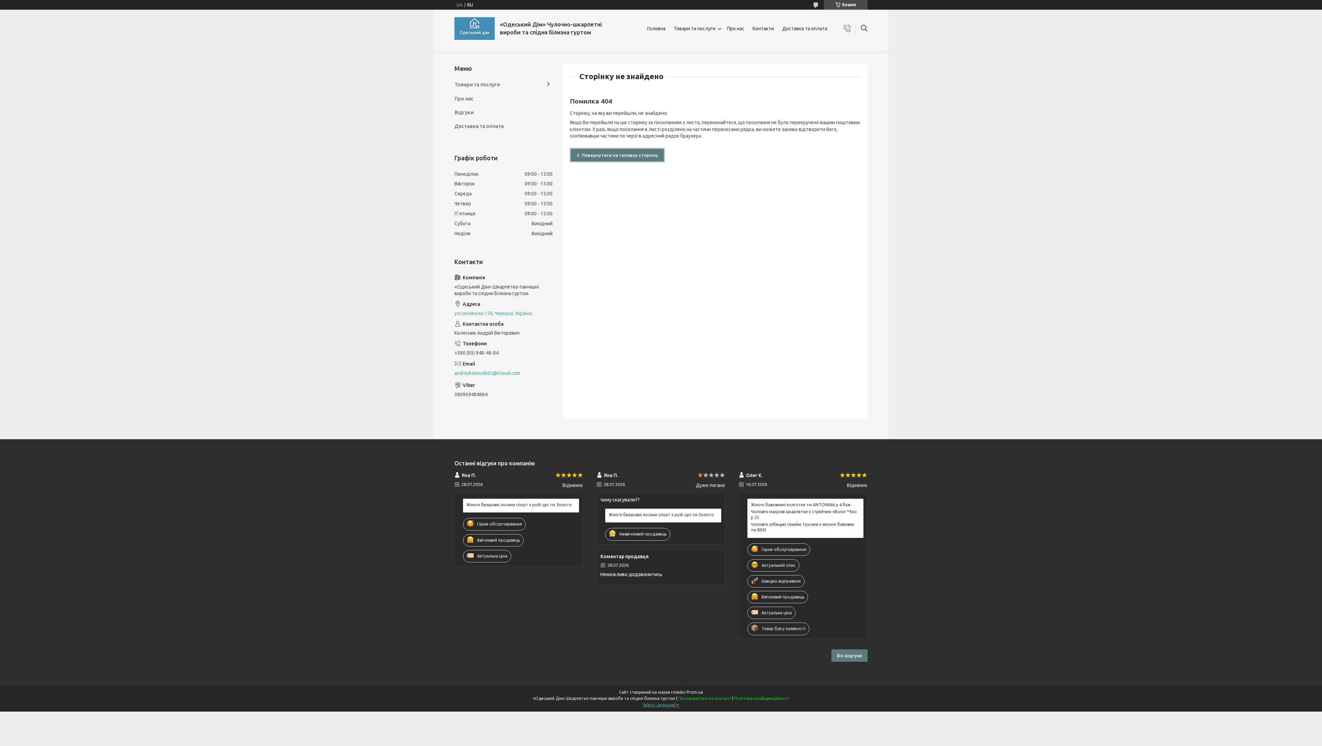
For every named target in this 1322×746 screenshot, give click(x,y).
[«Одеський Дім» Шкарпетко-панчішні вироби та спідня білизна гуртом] (474, 28)
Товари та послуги (694, 28)
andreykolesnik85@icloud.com (487, 373)
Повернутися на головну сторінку (620, 155)
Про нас (735, 28)
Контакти (763, 28)
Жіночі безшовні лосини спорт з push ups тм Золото (519, 504)
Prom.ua (694, 692)
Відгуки (464, 112)
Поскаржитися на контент (704, 698)
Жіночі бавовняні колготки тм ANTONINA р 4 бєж (801, 504)
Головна (656, 28)
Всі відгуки (849, 655)
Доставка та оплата (804, 28)
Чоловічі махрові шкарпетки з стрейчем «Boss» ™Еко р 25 (804, 514)
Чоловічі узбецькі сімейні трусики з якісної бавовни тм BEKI (802, 527)
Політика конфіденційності (761, 698)
